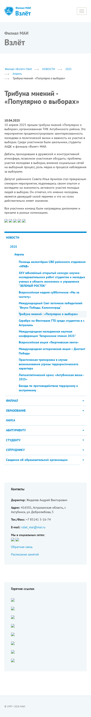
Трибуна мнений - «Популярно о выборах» (48, 314)
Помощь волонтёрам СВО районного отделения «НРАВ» (52, 264)
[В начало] (23, 11)
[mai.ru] (8, 11)
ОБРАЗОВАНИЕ (16, 411)
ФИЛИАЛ (12, 401)
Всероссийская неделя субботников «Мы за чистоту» (49, 294)
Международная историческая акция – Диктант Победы (52, 351)
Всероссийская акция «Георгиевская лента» (49, 342)
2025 (68, 69)
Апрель (17, 73)
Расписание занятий (25, 554)
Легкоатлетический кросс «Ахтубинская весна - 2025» (51, 377)
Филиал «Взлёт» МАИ (18, 69)
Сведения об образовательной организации (37, 460)
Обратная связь (22, 547)
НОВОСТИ (48, 69)
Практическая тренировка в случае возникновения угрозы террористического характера (48, 364)
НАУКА (10, 420)
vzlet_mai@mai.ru (33, 527)
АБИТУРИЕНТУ (16, 430)
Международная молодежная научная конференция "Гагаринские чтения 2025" (47, 333)
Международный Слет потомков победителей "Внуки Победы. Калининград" (50, 305)
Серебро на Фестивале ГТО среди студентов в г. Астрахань (51, 323)
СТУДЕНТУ (13, 440)
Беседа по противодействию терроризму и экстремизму (48, 388)
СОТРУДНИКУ (15, 450)
